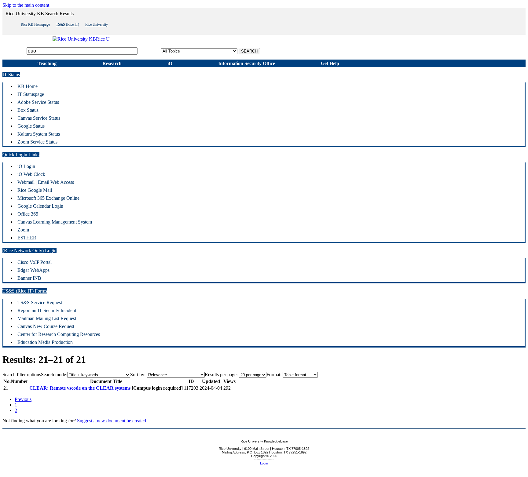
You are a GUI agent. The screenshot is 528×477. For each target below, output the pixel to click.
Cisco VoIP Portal (34, 262)
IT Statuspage (30, 94)
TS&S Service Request (39, 302)
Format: (273, 374)
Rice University (96, 24)
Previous (23, 399)
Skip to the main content (25, 5)
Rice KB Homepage (35, 24)
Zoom (23, 229)
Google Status (31, 126)
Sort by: (137, 374)
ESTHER (26, 237)
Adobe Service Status (38, 102)
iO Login (26, 166)
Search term (13, 50)
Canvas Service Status (38, 118)
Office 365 (27, 214)
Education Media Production (45, 342)
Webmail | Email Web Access (45, 182)
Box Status (27, 110)
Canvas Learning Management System (54, 221)
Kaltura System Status (38, 134)
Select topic (150, 50)
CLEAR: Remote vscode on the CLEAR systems (79, 388)
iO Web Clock (31, 174)
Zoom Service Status (37, 141)
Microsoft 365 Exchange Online (48, 198)
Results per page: (221, 374)
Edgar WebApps (33, 270)
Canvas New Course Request (45, 326)
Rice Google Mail (34, 190)
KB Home (27, 86)
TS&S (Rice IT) (67, 24)
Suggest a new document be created (111, 420)
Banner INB (29, 278)
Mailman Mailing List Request (46, 318)
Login (264, 463)
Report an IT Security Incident (46, 310)
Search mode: (54, 374)
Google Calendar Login (40, 206)
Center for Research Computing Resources (58, 334)
